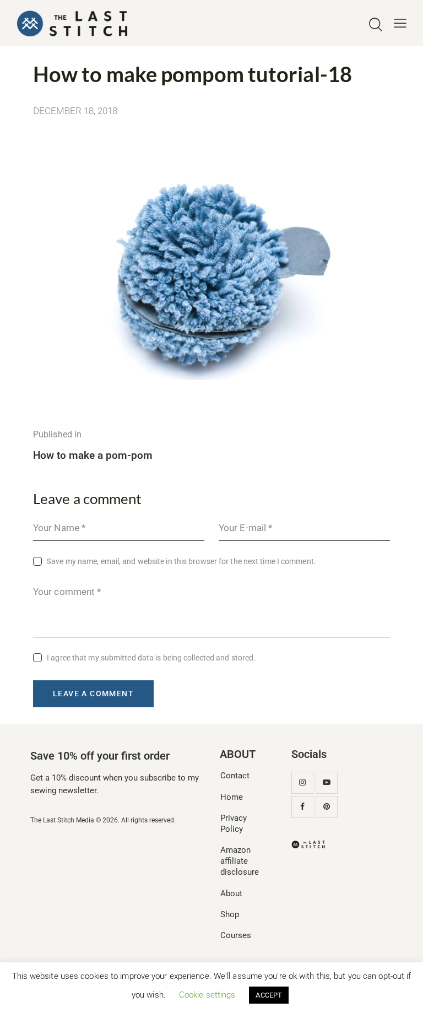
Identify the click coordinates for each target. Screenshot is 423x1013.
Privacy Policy (233, 823)
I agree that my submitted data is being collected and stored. (151, 657)
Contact (235, 776)
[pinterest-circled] (327, 807)
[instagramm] (302, 783)
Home (231, 797)
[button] (400, 23)
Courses (235, 935)
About (231, 893)
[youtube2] (327, 783)
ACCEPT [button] (269, 995)
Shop (229, 914)
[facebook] (302, 807)
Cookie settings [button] (207, 995)
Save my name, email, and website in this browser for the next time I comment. (181, 561)
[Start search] (375, 25)
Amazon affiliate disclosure (239, 861)
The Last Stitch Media (62, 820)
